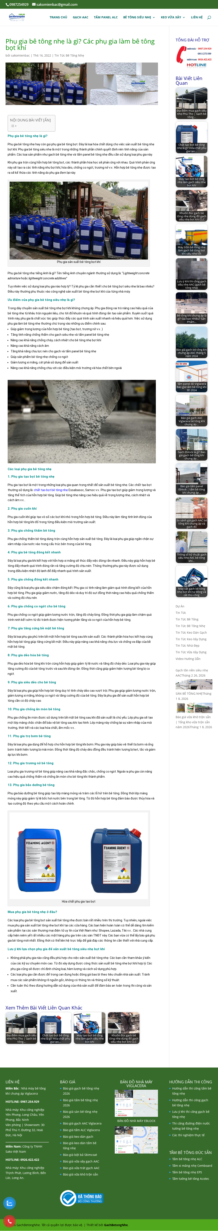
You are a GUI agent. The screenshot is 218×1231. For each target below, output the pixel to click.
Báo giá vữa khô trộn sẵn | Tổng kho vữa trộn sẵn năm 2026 (193, 722)
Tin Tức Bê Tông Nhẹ (69, 55)
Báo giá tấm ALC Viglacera (81, 1130)
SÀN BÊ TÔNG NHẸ (189, 693)
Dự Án (180, 606)
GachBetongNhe (116, 1225)
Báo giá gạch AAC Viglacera (82, 1123)
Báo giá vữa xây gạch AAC (81, 1161)
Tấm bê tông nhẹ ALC (187, 1159)
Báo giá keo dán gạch (78, 1137)
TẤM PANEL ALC (106, 17)
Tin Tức (181, 613)
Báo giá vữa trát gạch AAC (81, 1168)
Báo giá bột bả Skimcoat (80, 1155)
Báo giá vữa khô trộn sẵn (80, 1174)
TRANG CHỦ (58, 17)
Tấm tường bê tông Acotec (190, 1179)
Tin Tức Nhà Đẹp (187, 645)
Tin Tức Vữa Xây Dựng (191, 652)
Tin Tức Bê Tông (187, 619)
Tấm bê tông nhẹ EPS (187, 1172)
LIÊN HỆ (197, 17)
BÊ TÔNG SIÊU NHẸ (137, 17)
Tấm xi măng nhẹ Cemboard (192, 1166)
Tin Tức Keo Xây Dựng (191, 639)
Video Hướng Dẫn (188, 659)
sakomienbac (20, 55)
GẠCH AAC (80, 17)
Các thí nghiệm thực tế (188, 1135)
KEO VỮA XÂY (171, 17)
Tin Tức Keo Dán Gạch (191, 632)
